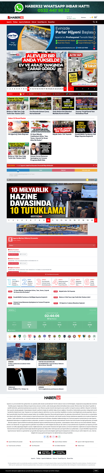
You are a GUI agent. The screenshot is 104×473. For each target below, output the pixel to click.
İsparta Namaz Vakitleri (61, 441)
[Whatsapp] (59, 436)
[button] (93, 166)
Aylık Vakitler (12, 330)
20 (51, 89)
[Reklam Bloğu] (52, 229)
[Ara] (94, 22)
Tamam (95, 470)
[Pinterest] (50, 436)
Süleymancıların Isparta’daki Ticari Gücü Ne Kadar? (63, 283)
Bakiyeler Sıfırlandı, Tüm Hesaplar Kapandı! (79, 283)
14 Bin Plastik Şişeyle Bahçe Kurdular (92, 283)
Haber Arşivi (81, 445)
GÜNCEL (14, 279)
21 (53, 89)
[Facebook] (44, 436)
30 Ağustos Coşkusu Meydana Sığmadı (72, 303)
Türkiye (15, 22)
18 (46, 89)
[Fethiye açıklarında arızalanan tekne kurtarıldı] (21, 351)
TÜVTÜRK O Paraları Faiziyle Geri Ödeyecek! (15, 283)
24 (60, 89)
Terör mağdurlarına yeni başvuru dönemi (50, 389)
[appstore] (44, 452)
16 (42, 89)
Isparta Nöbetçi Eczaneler (16, 441)
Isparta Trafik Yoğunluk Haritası (86, 441)
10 (94, 48)
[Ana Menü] (96, 22)
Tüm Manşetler (36, 445)
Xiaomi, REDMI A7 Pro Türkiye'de (18, 389)
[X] (47, 436)
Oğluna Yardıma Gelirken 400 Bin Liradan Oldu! (30, 283)
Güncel (34, 22)
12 (33, 89)
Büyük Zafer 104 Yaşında (67, 291)
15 (40, 89)
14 (37, 89)
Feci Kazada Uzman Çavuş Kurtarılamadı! (46, 283)
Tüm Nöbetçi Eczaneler (53, 274)
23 (58, 89)
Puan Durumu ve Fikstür (15, 445)
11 (30, 89)
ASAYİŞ (29, 279)
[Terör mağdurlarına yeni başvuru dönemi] (52, 377)
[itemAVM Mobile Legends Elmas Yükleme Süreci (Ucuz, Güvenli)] (52, 351)
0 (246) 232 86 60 (14, 263)
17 (44, 89)
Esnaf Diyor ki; (42, 22)
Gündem (10, 361)
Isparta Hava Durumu (37, 441)
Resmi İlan (51, 22)
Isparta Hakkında (24, 22)
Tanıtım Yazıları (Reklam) (46, 361)
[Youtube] (56, 436)
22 (56, 89)
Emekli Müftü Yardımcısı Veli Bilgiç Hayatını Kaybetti (30, 297)
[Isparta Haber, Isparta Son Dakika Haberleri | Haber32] (15, 17)
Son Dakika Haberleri (59, 445)
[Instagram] (53, 436)
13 (35, 89)
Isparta (9, 22)
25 (62, 89)
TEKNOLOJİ (11, 387)
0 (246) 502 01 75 (14, 254)
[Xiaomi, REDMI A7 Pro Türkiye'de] (21, 377)
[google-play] (59, 452)
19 (49, 89)
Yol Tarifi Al (23, 254)
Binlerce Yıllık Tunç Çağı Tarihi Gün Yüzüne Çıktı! (74, 297)
